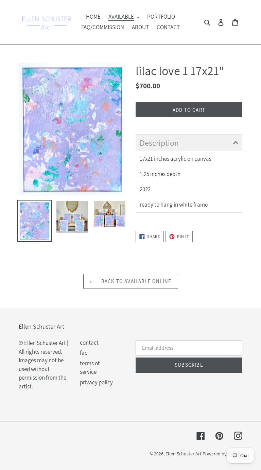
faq (84, 352)
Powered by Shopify (222, 454)
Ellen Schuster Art (184, 454)
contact (89, 342)
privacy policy (96, 382)
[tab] (189, 142)
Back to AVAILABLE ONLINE (136, 281)
